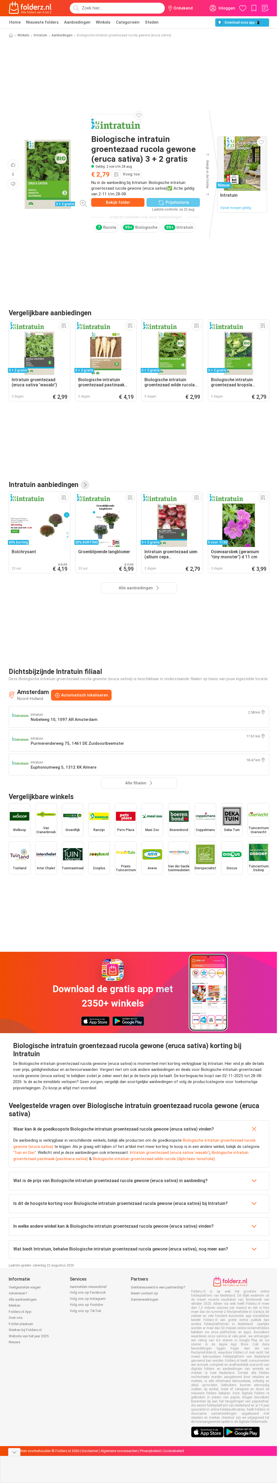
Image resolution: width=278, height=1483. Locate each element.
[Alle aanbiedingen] (85, 484)
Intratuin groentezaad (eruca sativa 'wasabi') (170, 1152)
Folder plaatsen (21, 1324)
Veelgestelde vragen (25, 1287)
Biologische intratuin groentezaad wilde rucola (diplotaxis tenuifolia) (154, 1158)
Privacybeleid (150, 1451)
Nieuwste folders (42, 22)
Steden (152, 22)
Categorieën (128, 22)
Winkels (103, 22)
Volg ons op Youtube (86, 1305)
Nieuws (14, 1342)
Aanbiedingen (77, 22)
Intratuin (40, 35)
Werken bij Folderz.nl (25, 1330)
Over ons (16, 1318)
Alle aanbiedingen (23, 1299)
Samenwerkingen (144, 1299)
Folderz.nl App (20, 1312)
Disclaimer (90, 1451)
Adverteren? (18, 1293)
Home (15, 22)
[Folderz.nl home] (30, 8)
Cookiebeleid (173, 1451)
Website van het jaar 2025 (29, 1336)
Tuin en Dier (24, 1152)
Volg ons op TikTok (85, 1311)
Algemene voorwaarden (119, 1451)
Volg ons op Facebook (88, 1292)
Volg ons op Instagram (88, 1299)
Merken (14, 1305)
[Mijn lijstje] (265, 8)
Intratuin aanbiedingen (43, 485)
